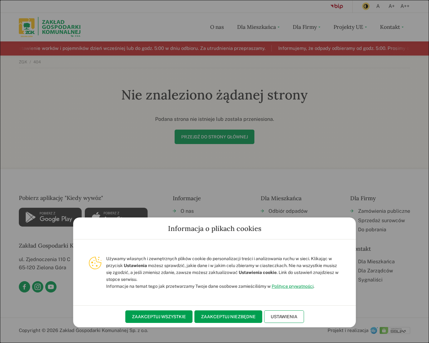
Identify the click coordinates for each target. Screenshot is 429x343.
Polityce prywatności (292, 286)
